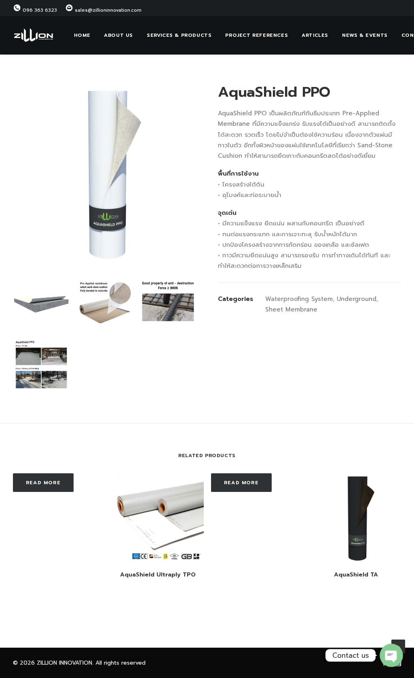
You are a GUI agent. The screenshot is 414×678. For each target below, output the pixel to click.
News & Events (365, 35)
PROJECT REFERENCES (256, 35)
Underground (356, 299)
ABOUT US (118, 35)
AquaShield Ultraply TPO (158, 574)
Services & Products (179, 35)
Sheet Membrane (291, 309)
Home (82, 35)
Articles (315, 35)
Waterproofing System (299, 299)
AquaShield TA (356, 574)
